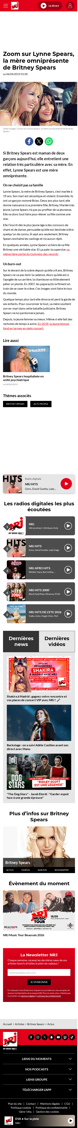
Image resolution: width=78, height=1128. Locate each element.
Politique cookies (21, 1107)
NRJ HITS (31, 484)
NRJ (31, 524)
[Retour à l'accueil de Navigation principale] (14, 5)
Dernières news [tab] (21, 641)
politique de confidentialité (49, 996)
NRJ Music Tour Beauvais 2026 (23, 935)
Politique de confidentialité (51, 1107)
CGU (67, 1103)
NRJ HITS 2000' (39, 590)
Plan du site (15, 1103)
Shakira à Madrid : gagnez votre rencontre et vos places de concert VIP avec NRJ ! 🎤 (37, 698)
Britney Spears (17, 862)
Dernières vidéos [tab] (56, 641)
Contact (31, 1103)
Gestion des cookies (47, 1111)
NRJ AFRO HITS (39, 568)
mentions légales (28, 996)
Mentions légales (50, 1103)
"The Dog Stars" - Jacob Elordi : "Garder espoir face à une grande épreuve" (38, 795)
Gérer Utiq (25, 1111)
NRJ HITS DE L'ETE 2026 (45, 612)
